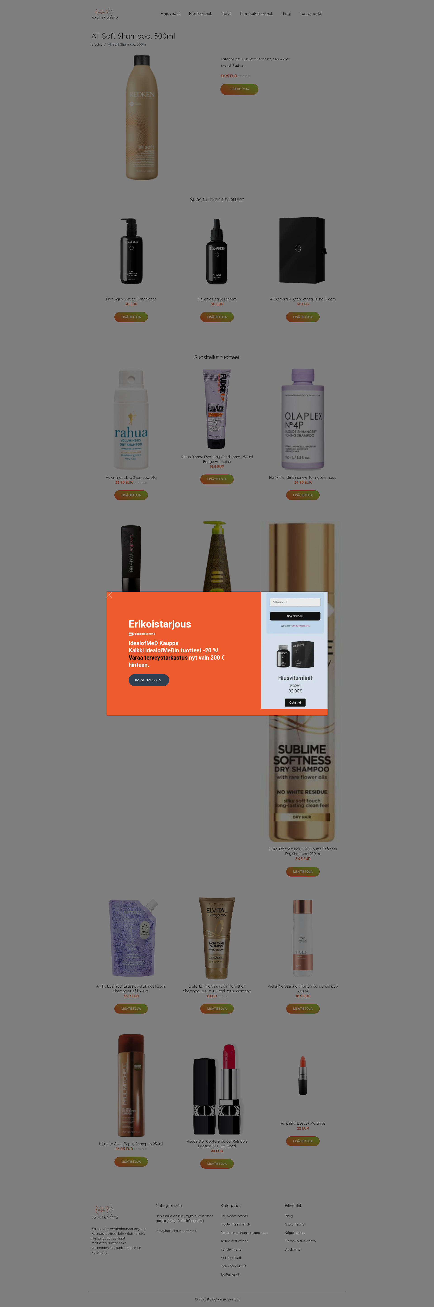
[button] (149, 680)
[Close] (109, 595)
